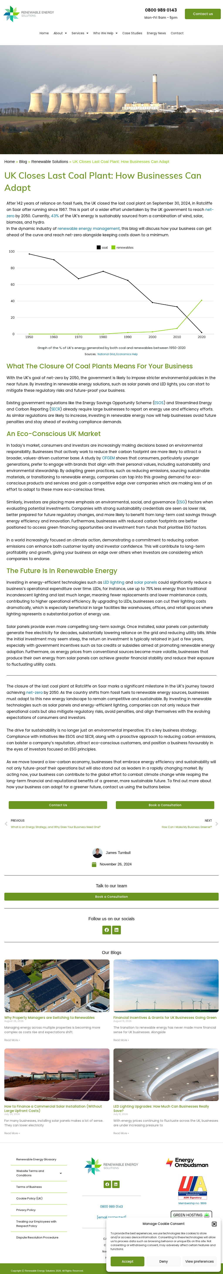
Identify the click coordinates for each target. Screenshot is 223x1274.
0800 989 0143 (161, 10)
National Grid (106, 354)
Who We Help (103, 33)
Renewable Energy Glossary (36, 1159)
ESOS (159, 402)
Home (44, 33)
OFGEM (108, 458)
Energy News (156, 33)
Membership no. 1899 (192, 1203)
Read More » (12, 1040)
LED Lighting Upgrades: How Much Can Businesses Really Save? (161, 1108)
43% (55, 216)
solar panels (145, 582)
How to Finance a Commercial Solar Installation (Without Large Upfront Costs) (53, 1108)
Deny (163, 1261)
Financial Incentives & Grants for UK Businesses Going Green (165, 1017)
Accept (127, 1261)
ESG (181, 502)
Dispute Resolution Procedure (37, 1237)
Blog (23, 161)
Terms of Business (29, 1187)
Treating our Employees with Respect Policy (36, 1223)
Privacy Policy (25, 1210)
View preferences (199, 1261)
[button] (214, 1224)
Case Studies (132, 33)
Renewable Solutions (49, 161)
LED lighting (113, 582)
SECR (55, 409)
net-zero (34, 692)
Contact (177, 33)
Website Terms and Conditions (30, 1173)
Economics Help (127, 354)
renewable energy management (89, 228)
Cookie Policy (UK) (29, 1198)
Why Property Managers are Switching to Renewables (49, 1017)
